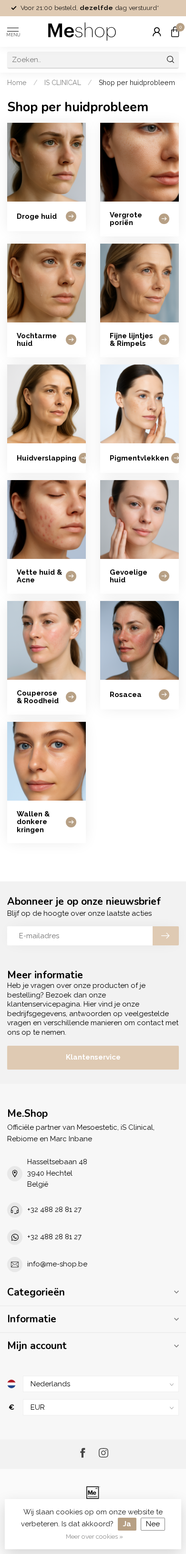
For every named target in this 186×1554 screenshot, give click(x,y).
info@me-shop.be (57, 1264)
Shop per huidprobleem (137, 82)
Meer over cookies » (94, 1536)
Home (17, 82)
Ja (127, 1524)
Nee (153, 1524)
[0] (175, 31)
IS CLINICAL (62, 82)
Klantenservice (93, 1057)
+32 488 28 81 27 (54, 1209)
